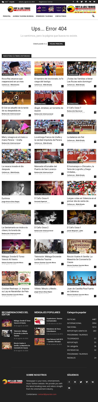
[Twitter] (82, 2)
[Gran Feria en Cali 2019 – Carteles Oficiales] (39, 341)
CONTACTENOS (60, 16)
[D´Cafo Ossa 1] (81, 217)
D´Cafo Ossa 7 (74, 107)
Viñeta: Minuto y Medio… (46, 288)
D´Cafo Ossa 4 (41, 198)
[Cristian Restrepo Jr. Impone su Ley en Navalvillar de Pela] (16, 278)
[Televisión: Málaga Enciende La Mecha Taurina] (49, 246)
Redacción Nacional (74, 111)
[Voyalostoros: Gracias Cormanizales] (39, 320)
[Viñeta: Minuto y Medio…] (49, 278)
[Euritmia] (16, 188)
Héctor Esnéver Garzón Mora (12, 262)
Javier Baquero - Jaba (75, 231)
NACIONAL (6, 194)
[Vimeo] (86, 2)
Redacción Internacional (11, 114)
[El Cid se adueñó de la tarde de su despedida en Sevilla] (16, 97)
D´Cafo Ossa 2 (41, 227)
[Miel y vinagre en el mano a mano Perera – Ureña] (16, 127)
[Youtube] (94, 2)
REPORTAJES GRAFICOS (42, 194)
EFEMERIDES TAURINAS (44, 16)
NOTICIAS (38, 223)
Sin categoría (72, 346)
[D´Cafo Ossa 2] (49, 217)
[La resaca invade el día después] (16, 156)
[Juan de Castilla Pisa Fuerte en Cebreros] (81, 278)
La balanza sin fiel (75, 137)
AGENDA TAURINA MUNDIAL (23, 16)
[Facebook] (73, 2)
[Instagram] (77, 2)
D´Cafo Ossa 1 (74, 227)
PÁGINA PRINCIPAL (56, 44)
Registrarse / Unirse (45, 2)
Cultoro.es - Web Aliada (10, 85)
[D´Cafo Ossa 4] (49, 188)
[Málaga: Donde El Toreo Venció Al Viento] (16, 246)
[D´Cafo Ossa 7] (81, 97)
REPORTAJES (72, 342)
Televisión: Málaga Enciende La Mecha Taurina (21, 333)
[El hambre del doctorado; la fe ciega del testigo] (49, 68)
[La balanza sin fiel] (81, 127)
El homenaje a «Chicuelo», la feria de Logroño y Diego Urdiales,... (80, 169)
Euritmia (6, 198)
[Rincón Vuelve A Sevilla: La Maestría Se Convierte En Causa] (81, 246)
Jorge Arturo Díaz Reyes (10, 201)
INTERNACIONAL (8, 74)
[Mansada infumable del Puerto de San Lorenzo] (49, 156)
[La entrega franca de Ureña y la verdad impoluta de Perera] (49, 127)
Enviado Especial (40, 201)
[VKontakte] (90, 2)
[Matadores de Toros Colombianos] (39, 331)
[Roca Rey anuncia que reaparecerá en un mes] (16, 68)
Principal (7, 16)
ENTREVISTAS (73, 350)
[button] (93, 16)
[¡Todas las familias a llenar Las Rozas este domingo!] (81, 68)
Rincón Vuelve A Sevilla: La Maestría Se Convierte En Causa (79, 259)
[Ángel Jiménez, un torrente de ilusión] (49, 97)
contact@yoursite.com (47, 394)
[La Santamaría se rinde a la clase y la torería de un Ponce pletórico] (16, 217)
